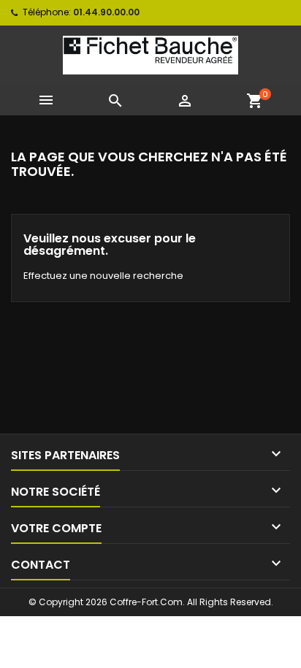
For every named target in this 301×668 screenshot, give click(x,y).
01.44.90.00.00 (106, 12)
